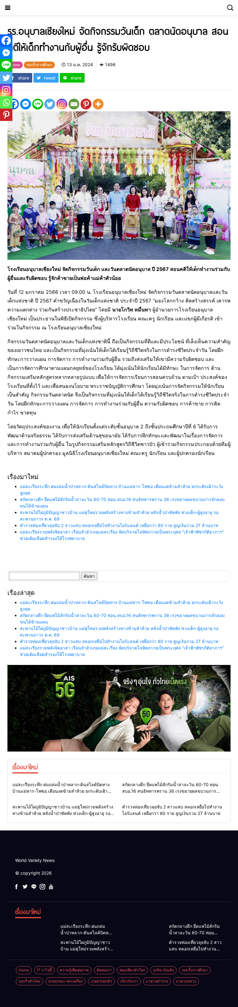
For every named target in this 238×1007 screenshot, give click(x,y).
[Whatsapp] (6, 102)
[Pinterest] (86, 104)
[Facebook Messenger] (25, 104)
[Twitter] (49, 104)
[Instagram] (61, 104)
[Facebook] (6, 40)
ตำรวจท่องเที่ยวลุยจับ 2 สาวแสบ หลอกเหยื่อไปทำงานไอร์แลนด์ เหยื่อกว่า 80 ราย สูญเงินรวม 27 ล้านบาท (119, 525)
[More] (98, 104)
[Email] (73, 104)
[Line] (37, 104)
